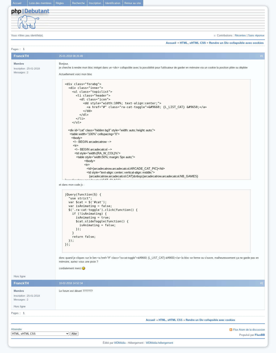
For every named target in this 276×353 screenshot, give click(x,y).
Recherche (78, 3)
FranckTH (21, 56)
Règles (60, 3)
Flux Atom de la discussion (249, 329)
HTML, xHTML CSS (193, 42)
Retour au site (132, 3)
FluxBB (260, 334)
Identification (112, 3)
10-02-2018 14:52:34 (71, 283)
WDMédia (119, 342)
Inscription (95, 3)
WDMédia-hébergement (159, 342)
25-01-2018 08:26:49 (71, 56)
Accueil (17, 3)
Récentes (240, 35)
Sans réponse (256, 35)
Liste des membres (40, 3)
